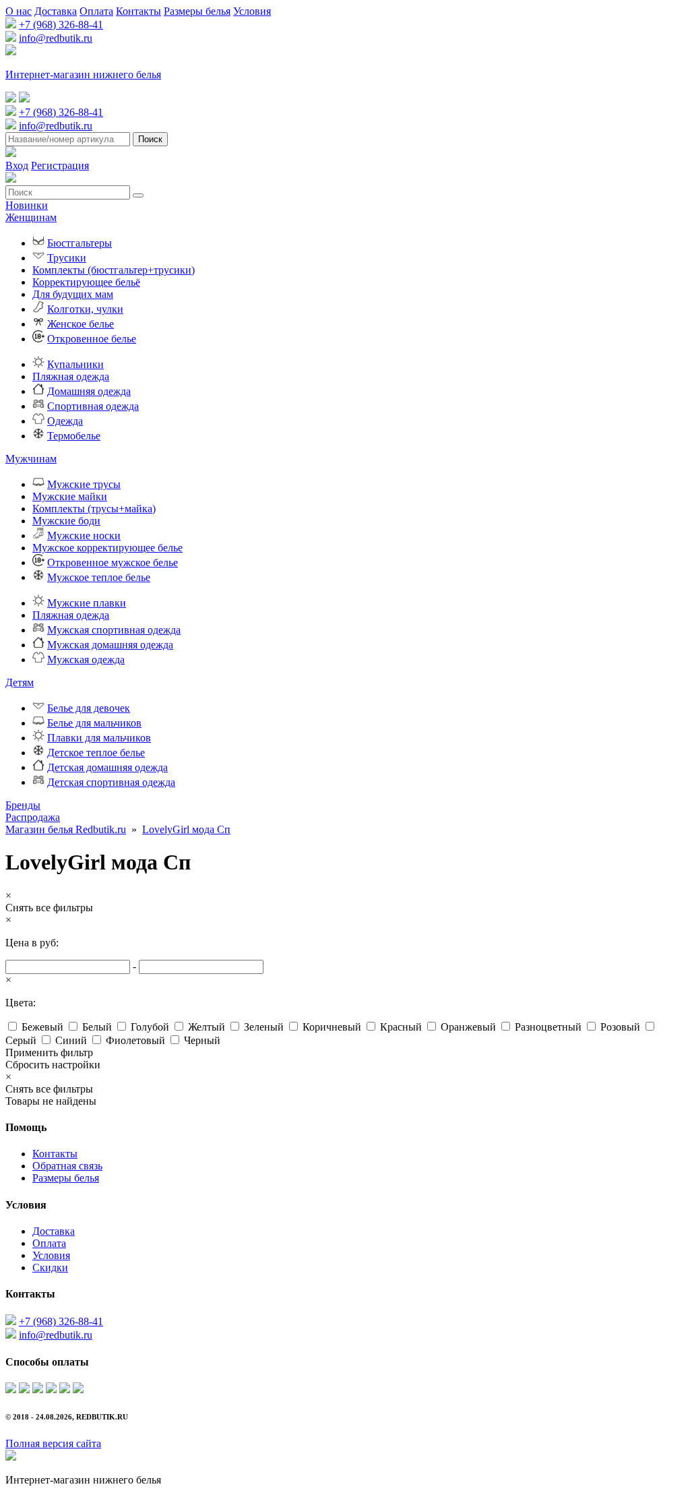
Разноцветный (548, 1027)
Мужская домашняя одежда (110, 644)
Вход (16, 165)
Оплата (96, 11)
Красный (401, 1027)
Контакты (138, 11)
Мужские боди (66, 520)
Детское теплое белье (96, 752)
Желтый (206, 1027)
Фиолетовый (135, 1040)
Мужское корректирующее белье (107, 547)
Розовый (620, 1027)
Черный (202, 1040)
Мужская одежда (86, 659)
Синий (71, 1040)
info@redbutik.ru (55, 38)
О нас (18, 11)
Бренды (22, 805)
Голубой (150, 1027)
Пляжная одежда (70, 376)
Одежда (65, 421)
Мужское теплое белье (98, 577)
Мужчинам (31, 458)
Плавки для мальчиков (99, 737)
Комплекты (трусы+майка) (94, 508)
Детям (19, 682)
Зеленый (264, 1027)
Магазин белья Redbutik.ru (65, 829)
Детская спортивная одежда (111, 782)
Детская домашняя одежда (107, 767)
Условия (252, 11)
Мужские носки (84, 535)
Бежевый (42, 1027)
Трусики (66, 258)
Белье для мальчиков (94, 723)
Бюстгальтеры (79, 243)
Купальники (75, 364)
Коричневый (332, 1027)
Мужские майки (69, 496)
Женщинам (31, 217)
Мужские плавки (86, 603)
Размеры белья (197, 11)
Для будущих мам (72, 294)
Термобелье (73, 435)
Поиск (150, 139)
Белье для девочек (88, 708)
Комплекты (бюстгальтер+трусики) (113, 270)
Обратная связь (67, 1165)
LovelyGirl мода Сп (186, 829)
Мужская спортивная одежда (114, 630)
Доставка (55, 11)
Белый (97, 1027)
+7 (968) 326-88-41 (61, 24)
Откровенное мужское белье (112, 562)
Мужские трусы (84, 484)
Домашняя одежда (89, 391)
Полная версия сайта (53, 1443)
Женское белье (80, 324)
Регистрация (60, 165)
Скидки (50, 1267)
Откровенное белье (91, 338)
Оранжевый (468, 1027)
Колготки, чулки (85, 309)
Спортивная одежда (93, 406)
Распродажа (32, 817)
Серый (20, 1040)
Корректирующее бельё (86, 282)
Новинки (26, 205)
